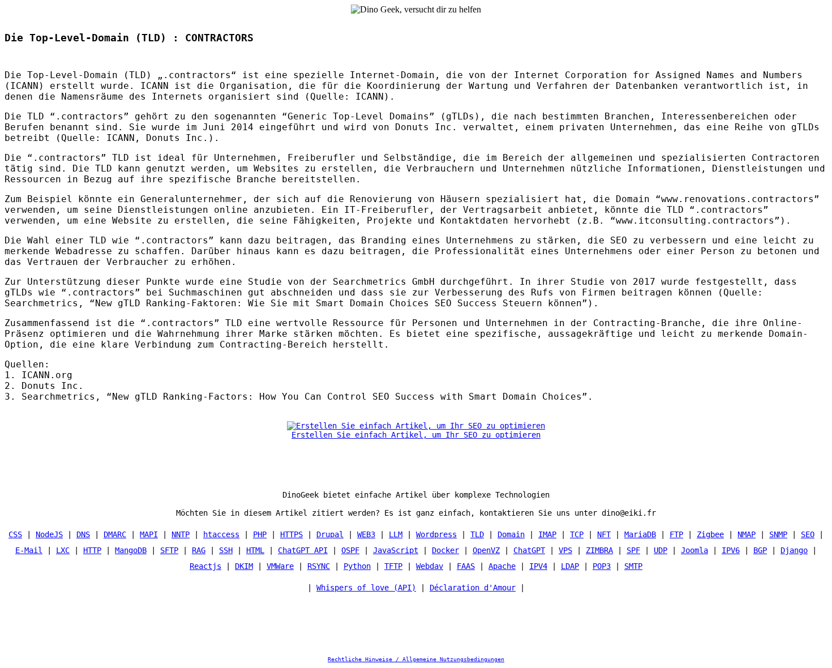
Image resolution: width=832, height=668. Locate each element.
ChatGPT (529, 550)
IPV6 (731, 550)
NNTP (180, 534)
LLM (395, 534)
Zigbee (710, 534)
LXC (63, 550)
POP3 (602, 566)
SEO (807, 534)
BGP (760, 550)
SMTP (633, 566)
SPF (633, 550)
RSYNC (318, 566)
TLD (477, 534)
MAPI (149, 534)
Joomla (694, 550)
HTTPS (291, 534)
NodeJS (49, 534)
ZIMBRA (599, 550)
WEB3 (366, 534)
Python (357, 566)
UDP (660, 550)
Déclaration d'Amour (473, 587)
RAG (198, 550)
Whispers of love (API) (366, 587)
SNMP (778, 534)
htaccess (221, 534)
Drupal (330, 534)
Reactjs (205, 566)
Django (794, 550)
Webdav (429, 566)
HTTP (92, 550)
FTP (676, 534)
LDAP (570, 566)
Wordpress (436, 534)
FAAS (466, 566)
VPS (565, 550)
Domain (511, 534)
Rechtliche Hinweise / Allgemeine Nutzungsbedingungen (416, 659)
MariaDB (640, 534)
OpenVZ (486, 550)
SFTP (169, 550)
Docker (445, 550)
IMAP (547, 534)
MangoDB (131, 550)
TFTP (393, 566)
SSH (226, 550)
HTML (255, 550)
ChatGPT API (303, 550)
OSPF (350, 550)
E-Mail (28, 550)
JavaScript (395, 550)
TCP (577, 534)
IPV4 (538, 566)
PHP (260, 534)
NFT (604, 534)
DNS (83, 534)
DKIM (244, 566)
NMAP (746, 534)
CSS (15, 534)
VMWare (280, 566)
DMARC (115, 534)
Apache (502, 566)
